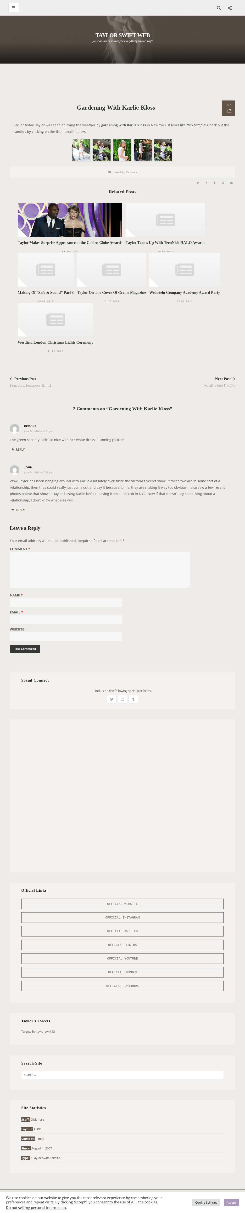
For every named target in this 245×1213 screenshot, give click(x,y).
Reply (20, 450)
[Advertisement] (122, 81)
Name (16, 595)
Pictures (131, 172)
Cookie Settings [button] (206, 1202)
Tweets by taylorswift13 (38, 1031)
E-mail (39, 1138)
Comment (20, 549)
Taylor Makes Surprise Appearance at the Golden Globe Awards (70, 243)
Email (16, 612)
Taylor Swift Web (122, 35)
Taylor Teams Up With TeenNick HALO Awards (165, 243)
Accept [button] (231, 1202)
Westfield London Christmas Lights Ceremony (55, 342)
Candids (118, 172)
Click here (37, 1119)
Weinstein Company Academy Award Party (184, 292)
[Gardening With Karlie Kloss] (197, 183)
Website (17, 629)
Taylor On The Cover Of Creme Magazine (111, 292)
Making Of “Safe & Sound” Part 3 (46, 292)
